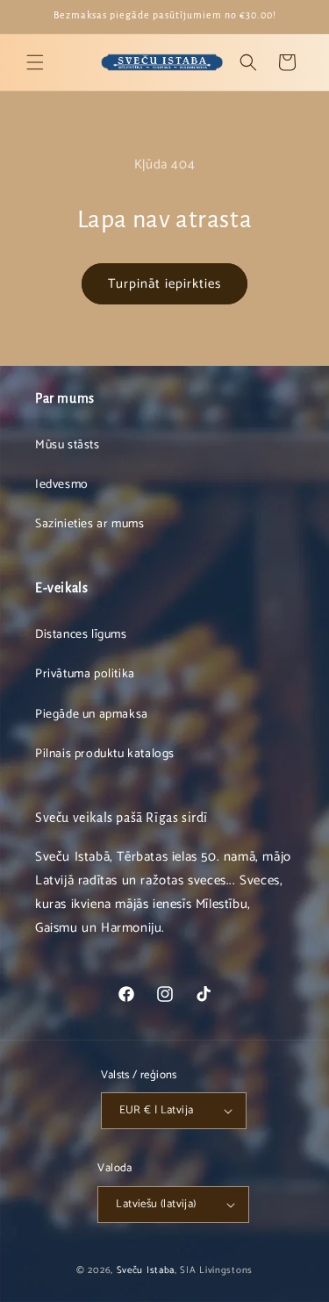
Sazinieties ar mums (89, 524)
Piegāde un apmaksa (91, 715)
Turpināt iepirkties (164, 284)
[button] (35, 62)
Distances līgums (81, 635)
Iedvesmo (62, 485)
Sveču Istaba (146, 1270)
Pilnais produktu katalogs (105, 754)
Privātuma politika (85, 674)
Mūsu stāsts (67, 445)
